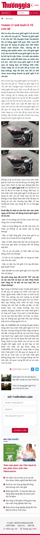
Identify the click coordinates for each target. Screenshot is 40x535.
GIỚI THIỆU (10, 525)
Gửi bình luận (20, 430)
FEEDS (37, 5)
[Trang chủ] (2, 19)
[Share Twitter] (37, 369)
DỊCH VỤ (21, 525)
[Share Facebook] (32, 369)
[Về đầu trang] (37, 214)
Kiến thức (9, 19)
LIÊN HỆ (31, 525)
